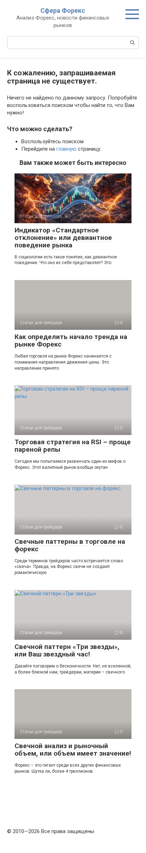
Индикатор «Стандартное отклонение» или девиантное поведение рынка (63, 237)
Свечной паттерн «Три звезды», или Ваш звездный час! (67, 650)
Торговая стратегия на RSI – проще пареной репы (73, 446)
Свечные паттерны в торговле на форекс (70, 545)
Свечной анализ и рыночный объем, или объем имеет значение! (73, 749)
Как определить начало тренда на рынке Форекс (71, 340)
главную (66, 149)
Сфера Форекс (62, 10)
